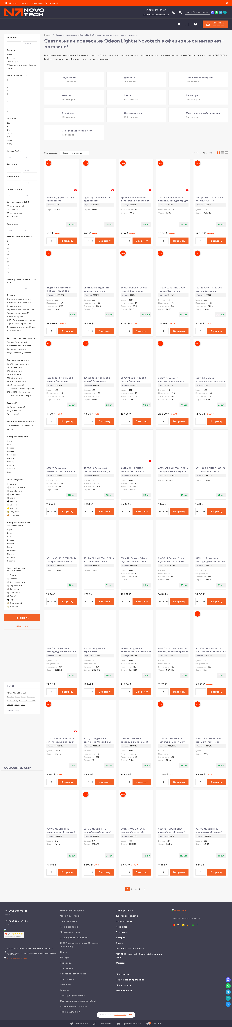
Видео (119, 943)
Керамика (12, 455)
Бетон (10, 533)
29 (140, 889)
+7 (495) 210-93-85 (156, 10)
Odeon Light (12, 61)
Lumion (10, 54)
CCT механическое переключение (21, 389)
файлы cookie (120, 1015)
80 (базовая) (12, 217)
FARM (23, 705)
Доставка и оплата (127, 916)
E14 (8, 130)
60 (8, 265)
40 (8, 255)
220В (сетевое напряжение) (20, 426)
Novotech (11, 58)
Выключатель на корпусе (19, 299)
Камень (10, 451)
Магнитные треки (70, 916)
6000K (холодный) (15, 385)
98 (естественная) (15, 206)
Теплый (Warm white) (17, 342)
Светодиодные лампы (72, 995)
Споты (63, 952)
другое (10, 429)
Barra (17, 697)
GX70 (9, 144)
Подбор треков (124, 910)
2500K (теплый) (14, 368)
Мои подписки (124, 990)
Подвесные (66, 963)
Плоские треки (68, 921)
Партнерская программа (130, 979)
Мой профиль (123, 985)
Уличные (64, 990)
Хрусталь (11, 469)
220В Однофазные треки (74, 937)
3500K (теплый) (14, 378)
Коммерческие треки (72, 910)
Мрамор (11, 462)
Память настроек (15, 317)
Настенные (66, 968)
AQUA (9, 693)
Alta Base (25, 693)
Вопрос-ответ (124, 921)
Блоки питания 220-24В (73, 1006)
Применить (22, 617)
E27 (8, 126)
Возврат (121, 937)
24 (8, 241)
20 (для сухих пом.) (16, 407)
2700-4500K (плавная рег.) (19, 392)
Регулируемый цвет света (19, 353)
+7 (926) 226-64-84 (16, 920)
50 (8, 262)
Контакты (121, 927)
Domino (10, 705)
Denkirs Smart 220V (27, 701)
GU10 (9, 133)
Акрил (10, 441)
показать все (13, 710)
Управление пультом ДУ (18, 313)
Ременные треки (69, 927)
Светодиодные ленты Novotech (78, 1001)
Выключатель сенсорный (19, 303)
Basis (23, 697)
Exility (17, 705)
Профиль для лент (70, 1012)
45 (8, 258)
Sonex (10, 68)
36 (8, 248)
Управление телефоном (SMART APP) (21, 310)
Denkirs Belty (12, 701)
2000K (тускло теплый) (18, 364)
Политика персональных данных (186, 919)
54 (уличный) (13, 414)
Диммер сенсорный (16, 306)
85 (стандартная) (15, 213)
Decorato (31, 697)
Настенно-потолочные (73, 973)
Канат (10, 547)
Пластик (11, 561)
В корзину (67, 241)
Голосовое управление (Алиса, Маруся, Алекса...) (21, 327)
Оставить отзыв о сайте (130, 948)
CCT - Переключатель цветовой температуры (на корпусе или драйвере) (21, 320)
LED (8, 123)
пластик (11, 465)
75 (8, 269)
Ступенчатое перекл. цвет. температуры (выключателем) (21, 324)
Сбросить (21, 626)
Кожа (9, 472)
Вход (189, 12)
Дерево (10, 448)
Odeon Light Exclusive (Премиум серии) (21, 65)
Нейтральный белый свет (19, 346)
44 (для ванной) (14, 411)
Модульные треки (70, 932)
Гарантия (121, 932)
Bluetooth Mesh (14, 331)
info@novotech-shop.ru (156, 14)
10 (8, 111)
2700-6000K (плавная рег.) (20, 396)
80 (8, 272)
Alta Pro (10, 697)
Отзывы (120, 963)
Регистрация (201, 12)
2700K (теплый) (14, 371)
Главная (48, 35)
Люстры (64, 957)
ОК (130, 1015)
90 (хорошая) (13, 210)
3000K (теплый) (14, 375)
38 (8, 251)
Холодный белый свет (17, 349)
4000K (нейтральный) (17, 382)
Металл (10, 458)
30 (8, 244)
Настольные (67, 979)
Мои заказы (122, 974)
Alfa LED (16, 693)
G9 (8, 137)
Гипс (9, 444)
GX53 (9, 140)
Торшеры (65, 984)
